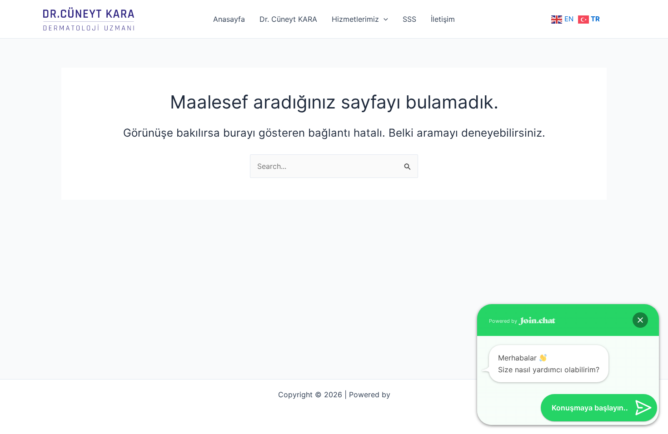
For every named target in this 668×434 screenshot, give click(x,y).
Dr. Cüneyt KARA (288, 19)
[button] (640, 320)
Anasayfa (229, 19)
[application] (383, 19)
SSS (409, 19)
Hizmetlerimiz (355, 19)
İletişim (443, 19)
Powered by (503, 321)
